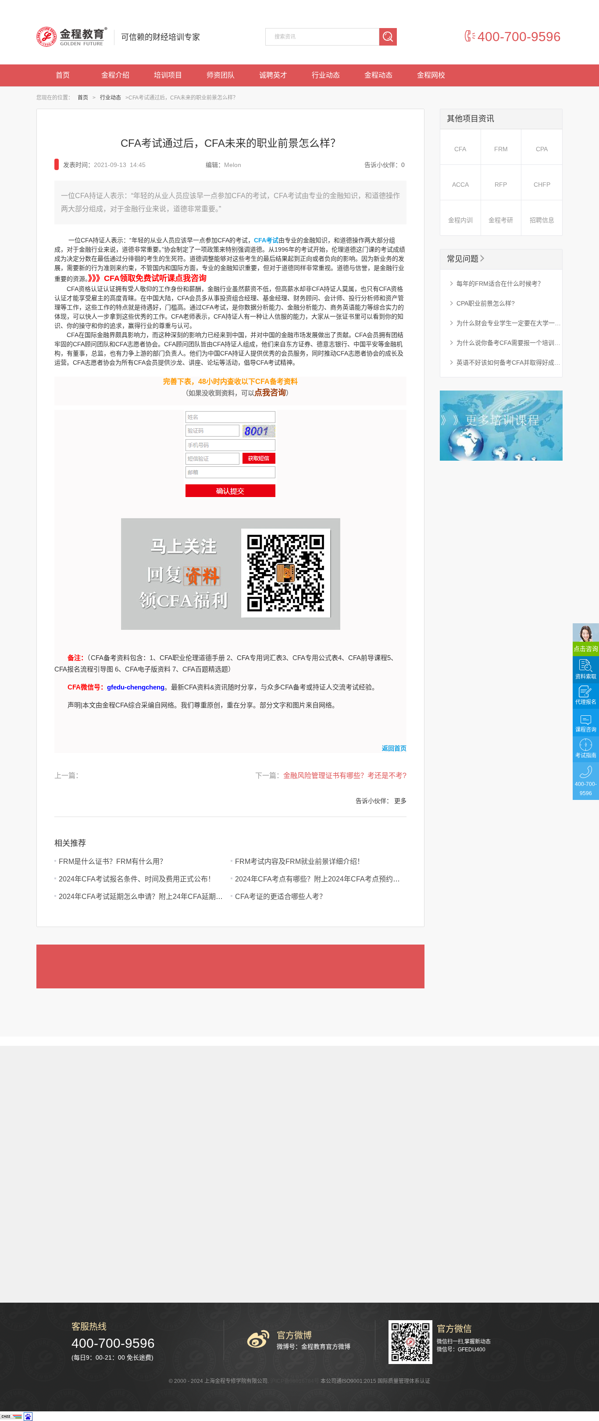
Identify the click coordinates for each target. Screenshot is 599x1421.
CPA (542, 149)
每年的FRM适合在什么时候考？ (496, 283)
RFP (501, 184)
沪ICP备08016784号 (294, 1381)
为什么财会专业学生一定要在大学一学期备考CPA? (505, 323)
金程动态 (378, 75)
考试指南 (585, 756)
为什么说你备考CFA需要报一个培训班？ (505, 342)
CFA (460, 149)
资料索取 (585, 677)
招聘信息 (542, 220)
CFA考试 (266, 240)
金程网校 (431, 75)
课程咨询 (585, 730)
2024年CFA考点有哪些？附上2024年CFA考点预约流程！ (324, 879)
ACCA (460, 184)
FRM (501, 149)
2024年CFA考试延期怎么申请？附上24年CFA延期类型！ (148, 896)
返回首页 (394, 748)
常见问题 (466, 259)
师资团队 (221, 75)
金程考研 (500, 220)
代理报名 (585, 702)
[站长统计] (11, 1415)
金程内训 (460, 220)
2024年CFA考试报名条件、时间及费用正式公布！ (137, 879)
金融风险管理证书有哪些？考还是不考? (344, 775)
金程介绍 (115, 75)
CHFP (542, 184)
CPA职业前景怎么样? (482, 303)
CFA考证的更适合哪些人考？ (280, 896)
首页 (63, 75)
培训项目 (168, 75)
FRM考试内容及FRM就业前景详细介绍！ (299, 861)
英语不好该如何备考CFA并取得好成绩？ (505, 362)
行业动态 (326, 75)
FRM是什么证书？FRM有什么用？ (113, 861)
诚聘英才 (273, 75)
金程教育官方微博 (325, 1346)
